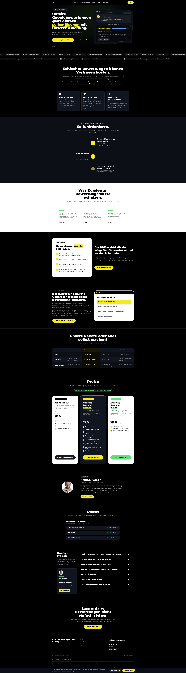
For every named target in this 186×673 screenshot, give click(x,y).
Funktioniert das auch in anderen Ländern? (105, 584)
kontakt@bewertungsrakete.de (116, 640)
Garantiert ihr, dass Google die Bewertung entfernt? (105, 569)
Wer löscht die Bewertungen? (105, 579)
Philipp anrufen (87, 497)
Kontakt (105, 2)
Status (99, 2)
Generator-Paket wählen (64, 320)
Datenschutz (58, 659)
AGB (53, 659)
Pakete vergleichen (104, 267)
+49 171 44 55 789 (113, 644)
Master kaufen (120, 457)
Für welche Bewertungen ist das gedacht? (105, 559)
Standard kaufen (93, 457)
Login (130, 2)
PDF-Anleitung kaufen (65, 457)
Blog (81, 645)
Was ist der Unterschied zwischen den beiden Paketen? (105, 554)
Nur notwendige (115, 670)
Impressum (64, 659)
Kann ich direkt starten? (105, 574)
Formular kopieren (104, 38)
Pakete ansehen (83, 40)
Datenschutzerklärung (68, 671)
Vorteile (76, 2)
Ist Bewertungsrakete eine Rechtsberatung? (105, 564)
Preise (93, 2)
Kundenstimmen (85, 2)
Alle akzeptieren (128, 670)
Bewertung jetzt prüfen (63, 40)
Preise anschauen (93, 626)
